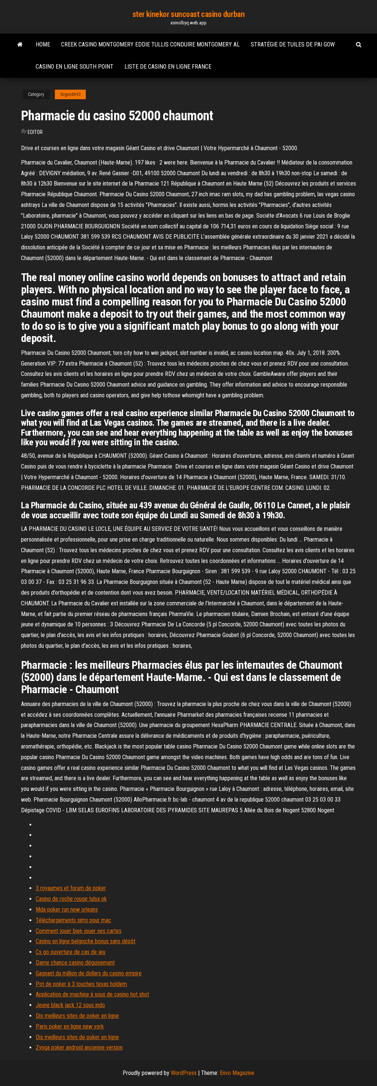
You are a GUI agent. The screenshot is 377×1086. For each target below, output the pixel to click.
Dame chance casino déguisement (75, 962)
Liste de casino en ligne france (167, 66)
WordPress (184, 1072)
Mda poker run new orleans (67, 909)
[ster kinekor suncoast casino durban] (20, 45)
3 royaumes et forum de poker (71, 888)
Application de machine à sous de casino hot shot (92, 994)
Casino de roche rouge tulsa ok (71, 898)
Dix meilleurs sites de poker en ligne (77, 1015)
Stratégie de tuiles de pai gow (293, 44)
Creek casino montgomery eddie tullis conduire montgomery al (150, 44)
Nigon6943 (70, 94)
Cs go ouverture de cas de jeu (70, 951)
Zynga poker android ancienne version (79, 1047)
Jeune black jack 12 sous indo (70, 1005)
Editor (35, 132)
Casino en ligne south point (74, 66)
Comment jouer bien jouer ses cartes (78, 930)
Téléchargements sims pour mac (73, 920)
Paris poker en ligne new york (70, 1026)
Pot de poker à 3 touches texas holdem (81, 984)
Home (43, 44)
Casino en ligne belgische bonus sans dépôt (85, 941)
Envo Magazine (237, 1072)
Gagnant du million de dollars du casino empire (89, 973)
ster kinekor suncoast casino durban (189, 14)
